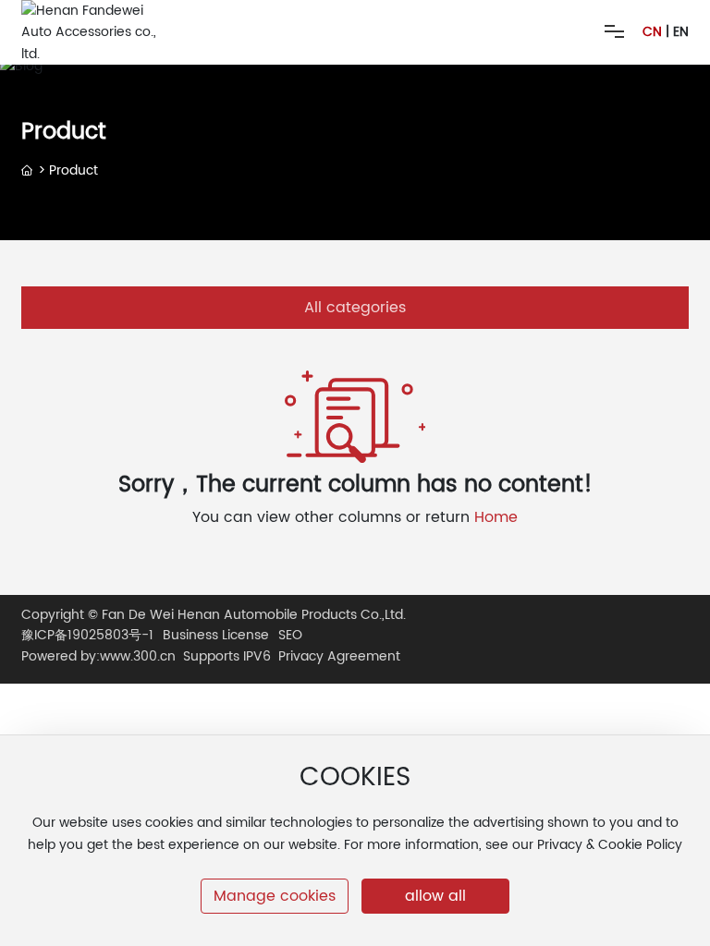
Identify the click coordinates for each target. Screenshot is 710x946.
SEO (290, 635)
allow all (435, 896)
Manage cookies (275, 896)
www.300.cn (138, 656)
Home (496, 517)
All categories (355, 308)
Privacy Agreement (339, 656)
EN (681, 31)
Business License (216, 635)
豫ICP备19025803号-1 (87, 635)
